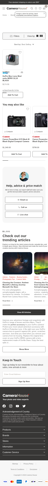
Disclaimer (33, 469)
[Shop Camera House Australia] (17, 8)
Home (5, 15)
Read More (6, 301)
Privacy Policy (28, 464)
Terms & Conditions (17, 469)
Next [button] (41, 277)
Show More (24, 349)
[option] (17, 131)
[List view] (37, 36)
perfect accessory (18, 325)
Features (12, 277)
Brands (13, 15)
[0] (44, 8)
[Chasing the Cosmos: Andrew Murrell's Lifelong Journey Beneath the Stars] (17, 263)
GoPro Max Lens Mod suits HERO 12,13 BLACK (12, 78)
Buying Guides (22, 277)
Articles (5, 277)
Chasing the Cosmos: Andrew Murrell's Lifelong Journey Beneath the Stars (16, 284)
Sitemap (15, 464)
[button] (24, 44)
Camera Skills (21, 279)
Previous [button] (9, 277)
